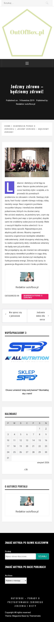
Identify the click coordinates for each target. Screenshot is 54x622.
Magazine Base (19, 616)
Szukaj (8, 551)
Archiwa (8, 575)
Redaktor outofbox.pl (25, 104)
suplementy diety (21, 243)
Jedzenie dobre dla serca (40, 316)
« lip (26, 469)
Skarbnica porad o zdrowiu (33, 297)
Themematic (35, 616)
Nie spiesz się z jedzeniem (15, 314)
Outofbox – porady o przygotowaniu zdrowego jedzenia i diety (25, 602)
